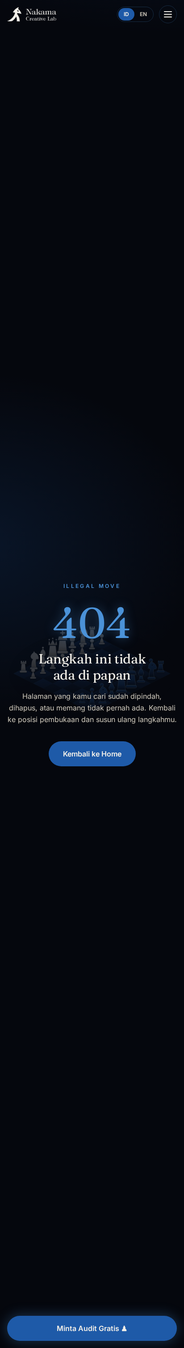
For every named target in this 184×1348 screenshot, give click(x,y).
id (126, 14)
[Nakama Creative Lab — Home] (31, 14)
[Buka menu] (168, 14)
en (143, 14)
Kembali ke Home (92, 753)
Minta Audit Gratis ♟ (92, 1328)
